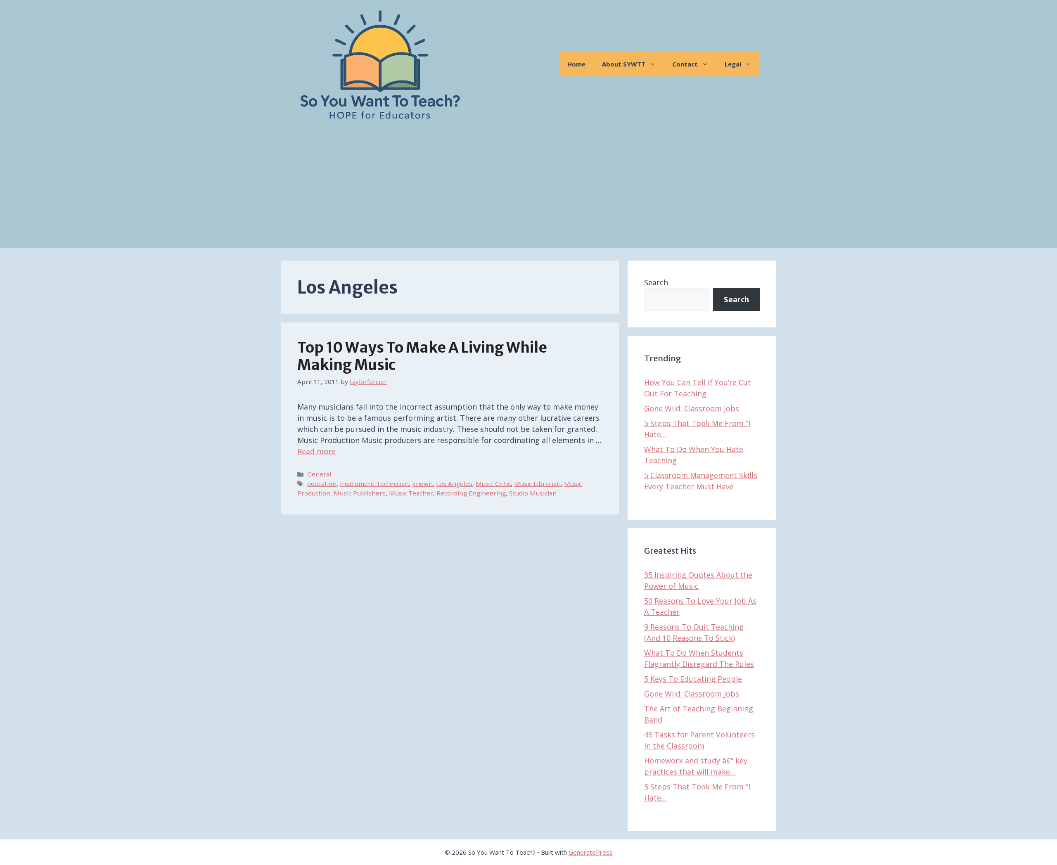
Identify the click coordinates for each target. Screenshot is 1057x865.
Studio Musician (533, 493)
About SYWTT (623, 64)
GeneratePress (591, 852)
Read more (316, 451)
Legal (733, 64)
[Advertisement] (528, 190)
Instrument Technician (374, 483)
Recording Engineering (471, 493)
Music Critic (493, 483)
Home (576, 64)
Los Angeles (454, 483)
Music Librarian (537, 483)
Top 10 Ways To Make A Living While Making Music (422, 356)
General (319, 474)
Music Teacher (411, 493)
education (322, 483)
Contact (685, 64)
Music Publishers (360, 493)
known (422, 483)
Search (656, 282)
